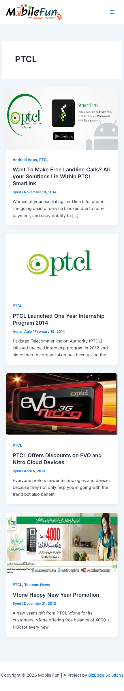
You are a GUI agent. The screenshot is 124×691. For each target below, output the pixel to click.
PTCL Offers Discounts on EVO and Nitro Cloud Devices (57, 458)
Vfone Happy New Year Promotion (56, 595)
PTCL (43, 160)
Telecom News (37, 585)
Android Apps (25, 160)
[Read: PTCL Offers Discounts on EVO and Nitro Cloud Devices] (61, 404)
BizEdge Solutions (105, 675)
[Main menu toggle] (112, 12)
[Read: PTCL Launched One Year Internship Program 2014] (61, 264)
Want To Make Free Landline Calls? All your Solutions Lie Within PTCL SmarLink (61, 176)
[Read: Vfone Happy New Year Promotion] (61, 543)
